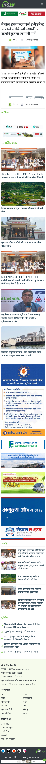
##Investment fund (16, 98)
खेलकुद (26, 709)
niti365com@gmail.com (18, 669)
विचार (25, 706)
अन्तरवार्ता (27, 698)
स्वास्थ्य (4, 706)
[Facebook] (3, 751)
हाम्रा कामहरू (7, 727)
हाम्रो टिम (5, 731)
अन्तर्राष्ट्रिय (6, 713)
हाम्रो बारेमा (6, 724)
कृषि (3, 698)
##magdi (29, 98)
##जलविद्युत (39, 98)
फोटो (25, 713)
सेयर (25, 694)
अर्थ (2, 694)
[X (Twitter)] (8, 751)
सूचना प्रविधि (6, 709)
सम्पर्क (4, 735)
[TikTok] (19, 751)
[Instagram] (24, 751)
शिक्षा (25, 702)
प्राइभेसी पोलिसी (8, 739)
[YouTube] (14, 751)
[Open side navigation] (42, 4)
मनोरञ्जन (5, 702)
